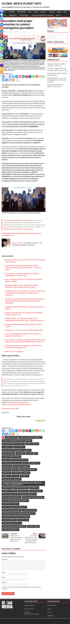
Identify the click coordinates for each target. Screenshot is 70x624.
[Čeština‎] (64, 24)
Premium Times (7, 487)
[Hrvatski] (55, 22)
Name (3, 572)
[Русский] (62, 20)
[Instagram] (36, 76)
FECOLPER (29, 453)
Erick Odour (20, 453)
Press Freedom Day (36, 491)
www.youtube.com (29, 609)
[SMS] (43, 76)
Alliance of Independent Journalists (30, 437)
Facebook (6, 229)
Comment (4, 559)
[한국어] (59, 25)
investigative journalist (10, 469)
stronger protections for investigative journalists (18, 513)
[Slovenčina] (64, 25)
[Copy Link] (1, 68)
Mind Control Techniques (14, 351)
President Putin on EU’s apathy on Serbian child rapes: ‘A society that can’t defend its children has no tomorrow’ (25, 293)
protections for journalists (11, 497)
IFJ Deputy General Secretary (11, 456)
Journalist (26, 472)
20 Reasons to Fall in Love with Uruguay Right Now (24, 330)
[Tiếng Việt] (66, 25)
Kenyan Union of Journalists (11, 479)
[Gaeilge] (55, 25)
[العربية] (53, 24)
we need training (33, 526)
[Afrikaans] (62, 24)
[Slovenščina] (59, 22)
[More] (13, 79)
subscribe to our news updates (23, 229)
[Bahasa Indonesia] (53, 25)
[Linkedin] (23, 76)
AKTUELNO (12, 12)
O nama (49, 609)
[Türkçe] (64, 20)
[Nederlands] (48, 24)
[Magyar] (66, 22)
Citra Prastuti (7, 447)
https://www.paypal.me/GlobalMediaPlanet (17, 404)
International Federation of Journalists (15, 463)
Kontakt (49, 612)
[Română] (50, 24)
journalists (24, 476)
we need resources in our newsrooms (14, 526)
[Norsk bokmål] (57, 24)
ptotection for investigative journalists (15, 500)
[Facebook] (1, 11)
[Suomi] (50, 25)
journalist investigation (10, 476)
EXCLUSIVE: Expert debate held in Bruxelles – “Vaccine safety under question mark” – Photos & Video (23, 268)
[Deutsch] (55, 20)
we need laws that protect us (12, 523)
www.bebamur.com (29, 605)
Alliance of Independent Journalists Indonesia (17, 440)
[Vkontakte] (16, 76)
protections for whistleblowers (33, 497)
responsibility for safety (10, 504)
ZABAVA (59, 12)
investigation (35, 463)
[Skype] (10, 79)
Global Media (15, 32)
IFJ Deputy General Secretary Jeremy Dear (15, 460)
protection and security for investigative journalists (19, 494)
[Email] (1, 58)
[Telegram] (13, 76)
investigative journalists (28, 469)
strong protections (29, 510)
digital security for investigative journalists (16, 450)
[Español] (50, 22)
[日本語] (57, 25)
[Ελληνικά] (59, 20)
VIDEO (65, 12)
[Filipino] (48, 25)
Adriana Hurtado (11, 437)
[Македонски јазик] (62, 22)
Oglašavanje (50, 615)
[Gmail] (39, 76)
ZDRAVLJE (43, 12)
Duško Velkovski (17, 243)
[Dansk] (66, 24)
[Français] (53, 20)
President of (34, 487)
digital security (19, 447)
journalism (16, 472)
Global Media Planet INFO (11, 233)
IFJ (36, 453)
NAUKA (36, 12)
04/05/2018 (7, 32)
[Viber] (6, 79)
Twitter (38, 227)
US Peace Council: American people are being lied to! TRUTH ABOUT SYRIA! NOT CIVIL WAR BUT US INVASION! (24, 301)
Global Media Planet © (42, 622)
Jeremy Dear (6, 472)
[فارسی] (62, 25)
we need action (23, 520)
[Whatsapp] (33, 76)
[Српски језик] (57, 22)
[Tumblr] (29, 76)
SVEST (30, 12)
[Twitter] (9, 76)
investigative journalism (21, 466)
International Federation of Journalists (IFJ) (20, 220)
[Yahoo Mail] (1, 65)
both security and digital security (13, 443)
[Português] (53, 22)
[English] (48, 20)
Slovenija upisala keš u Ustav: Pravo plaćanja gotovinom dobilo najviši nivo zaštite (57, 80)
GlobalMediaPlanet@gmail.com (17, 402)
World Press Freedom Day (10, 529)
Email (3, 577)
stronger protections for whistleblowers (16, 516)
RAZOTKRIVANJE (21, 12)
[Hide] (0, 75)
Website (4, 582)
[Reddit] (19, 76)
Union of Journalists (9, 520)
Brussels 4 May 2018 (32, 443)
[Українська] (59, 24)
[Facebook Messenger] (3, 79)
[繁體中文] (48, 22)
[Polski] (55, 24)
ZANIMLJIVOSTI (13, 15)
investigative (7, 466)
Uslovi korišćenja (51, 605)
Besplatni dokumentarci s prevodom (42, 15)
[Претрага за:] (57, 36)
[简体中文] (66, 20)
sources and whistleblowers (11, 510)
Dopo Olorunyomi (8, 453)
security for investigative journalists (14, 507)
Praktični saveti (24, 15)
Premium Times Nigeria (20, 487)
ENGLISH (58, 15)
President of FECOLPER (9, 491)
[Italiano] (50, 20)
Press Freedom (23, 491)
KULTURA (51, 12)
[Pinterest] (26, 76)
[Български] (64, 22)
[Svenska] (57, 20)
